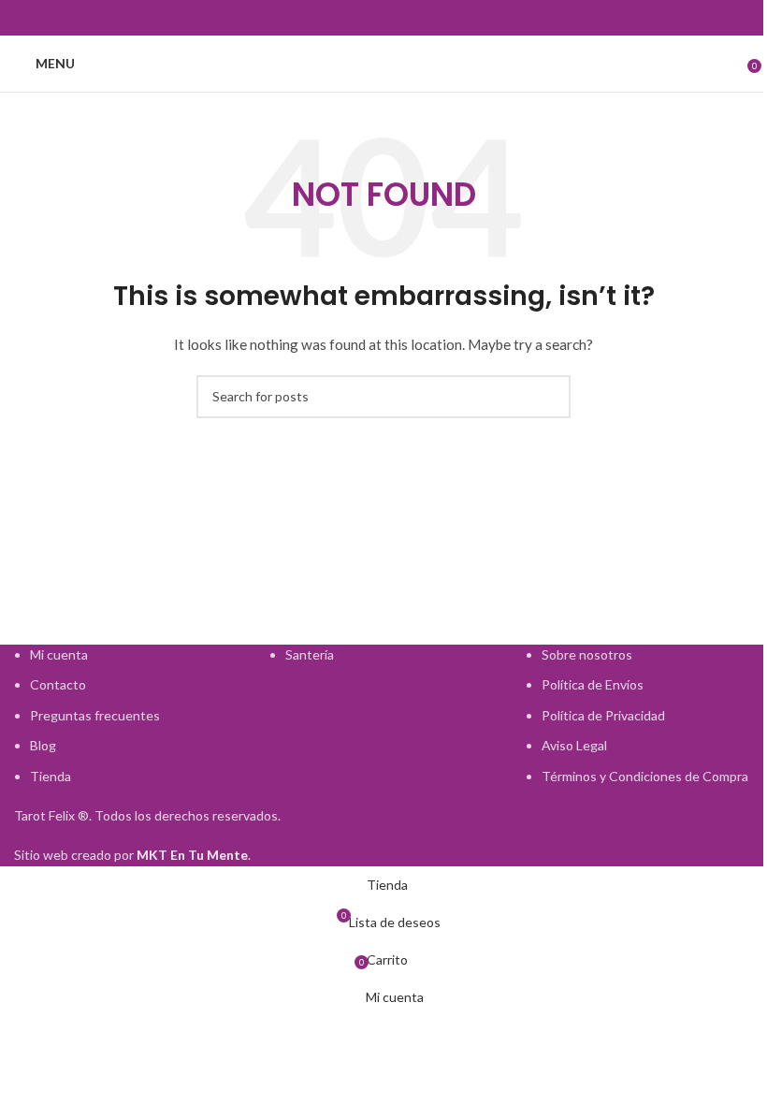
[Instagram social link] (361, 18)
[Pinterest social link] (406, 18)
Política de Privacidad (603, 715)
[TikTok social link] (451, 18)
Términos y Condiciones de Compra (645, 776)
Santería (309, 654)
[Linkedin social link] (428, 18)
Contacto (58, 684)
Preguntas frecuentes (95, 715)
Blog (43, 745)
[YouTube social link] (383, 18)
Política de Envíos (593, 684)
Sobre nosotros (587, 654)
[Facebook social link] (316, 18)
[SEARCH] (549, 396)
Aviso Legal (574, 745)
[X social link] (338, 18)
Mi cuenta (59, 654)
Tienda (50, 776)
